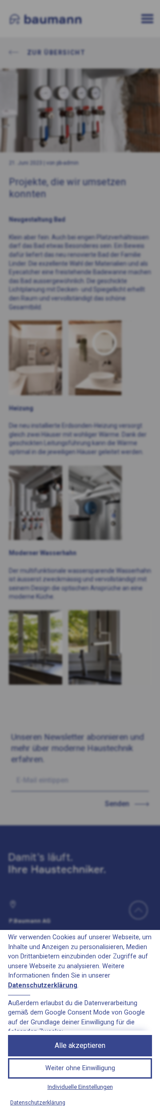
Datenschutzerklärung (42, 985)
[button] (80, 1068)
